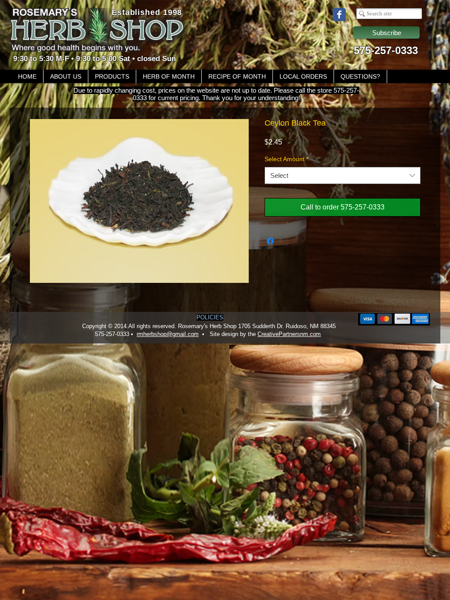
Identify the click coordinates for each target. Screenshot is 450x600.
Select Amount (286, 159)
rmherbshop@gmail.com (168, 334)
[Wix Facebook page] (339, 14)
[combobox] (343, 175)
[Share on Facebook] (270, 241)
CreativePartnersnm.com (289, 334)
